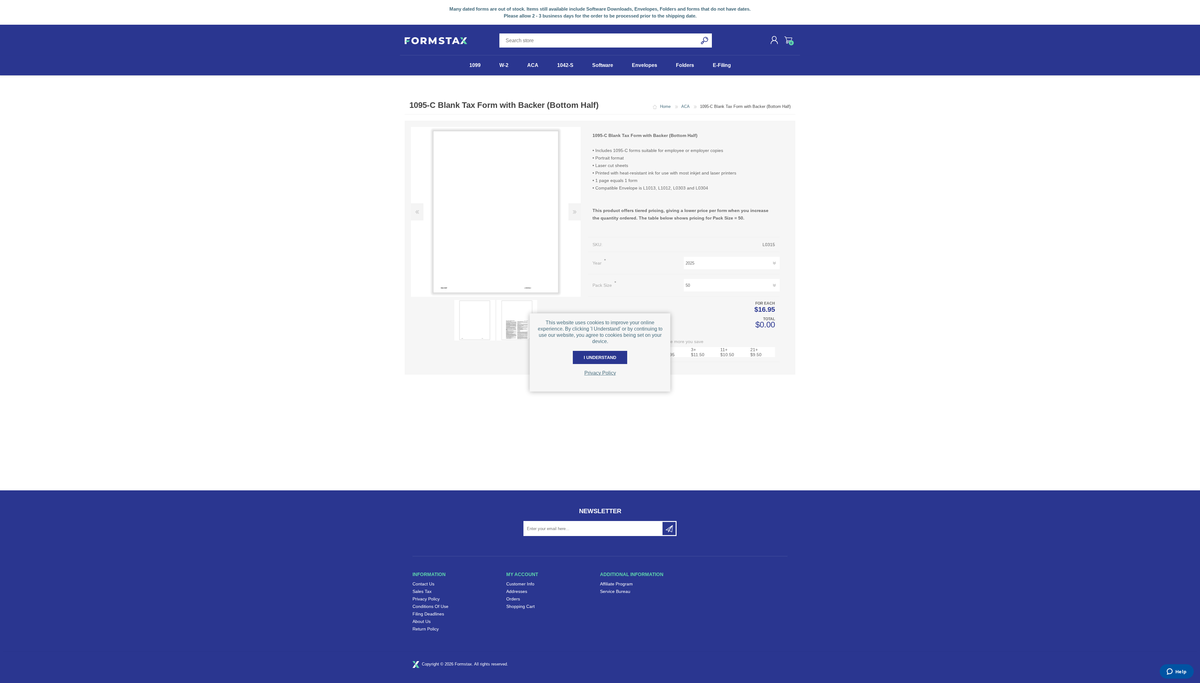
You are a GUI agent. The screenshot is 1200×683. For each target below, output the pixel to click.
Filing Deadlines (428, 613)
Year (597, 263)
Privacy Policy (426, 598)
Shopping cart (788, 40)
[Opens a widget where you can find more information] (1176, 672)
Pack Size (602, 285)
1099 (475, 65)
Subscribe (669, 528)
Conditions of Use (430, 606)
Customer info (520, 583)
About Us (421, 621)
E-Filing (722, 65)
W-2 (503, 65)
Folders (685, 65)
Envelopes (644, 65)
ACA (532, 65)
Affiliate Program (616, 583)
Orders (513, 598)
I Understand (600, 357)
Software (602, 65)
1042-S (565, 65)
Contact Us (423, 583)
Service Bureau (615, 591)
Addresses (516, 591)
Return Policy (425, 628)
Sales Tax (422, 591)
